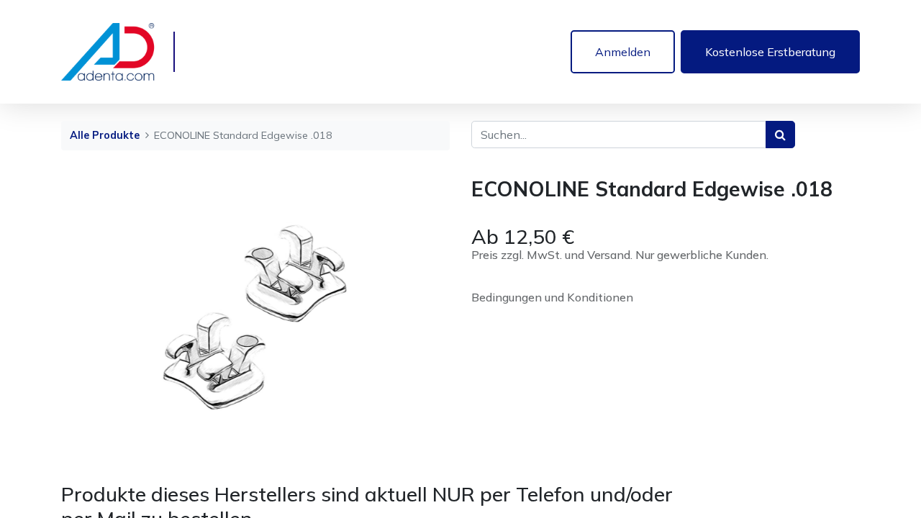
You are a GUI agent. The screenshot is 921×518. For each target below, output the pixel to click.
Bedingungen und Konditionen (552, 297)
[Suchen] (780, 134)
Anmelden (622, 52)
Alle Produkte (105, 135)
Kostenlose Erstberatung (770, 52)
